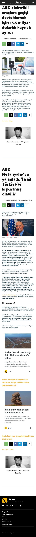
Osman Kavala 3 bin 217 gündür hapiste (18, 143)
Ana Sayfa (5, 121)
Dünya (11, 121)
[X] (9, 44)
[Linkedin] (22, 44)
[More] (27, 44)
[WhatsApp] (4, 44)
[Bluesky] (3, 505)
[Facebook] (13, 44)
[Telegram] (18, 44)
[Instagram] (7, 505)
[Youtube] (11, 505)
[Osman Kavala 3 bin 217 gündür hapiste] (18, 133)
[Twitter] (16, 505)
